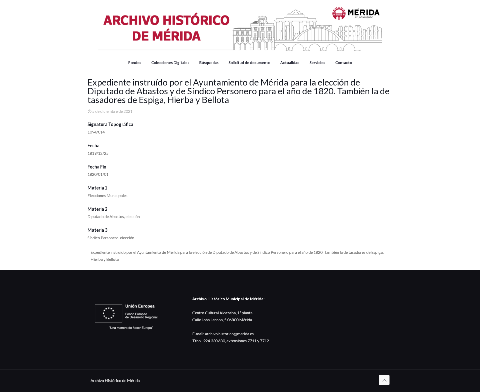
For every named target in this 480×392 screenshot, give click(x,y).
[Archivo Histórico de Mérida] (240, 27)
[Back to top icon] (384, 380)
